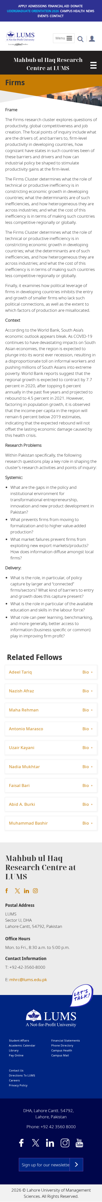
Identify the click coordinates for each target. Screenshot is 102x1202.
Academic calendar (22, 1045)
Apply (22, 6)
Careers (14, 1080)
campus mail (60, 1055)
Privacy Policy (18, 1085)
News (90, 11)
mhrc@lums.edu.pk (28, 979)
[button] (80, 38)
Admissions (37, 6)
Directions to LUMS (22, 1075)
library (14, 1050)
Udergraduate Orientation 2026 (33, 11)
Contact (57, 16)
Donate (77, 6)
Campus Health (72, 11)
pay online (16, 1055)
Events (43, 16)
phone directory (62, 1045)
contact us (16, 1070)
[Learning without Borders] (18, 43)
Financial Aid (58, 6)
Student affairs (19, 1040)
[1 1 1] (93, 64)
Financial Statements (65, 1040)
